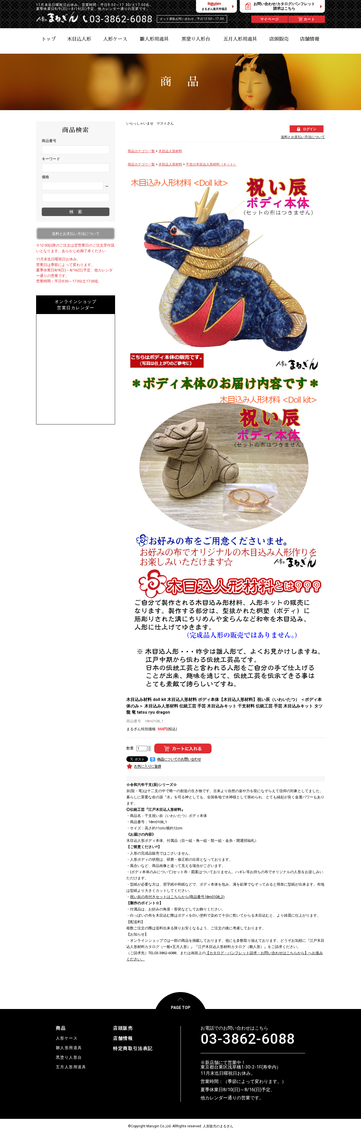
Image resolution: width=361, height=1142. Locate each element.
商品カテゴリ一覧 (141, 151)
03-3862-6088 (248, 1039)
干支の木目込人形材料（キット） (211, 164)
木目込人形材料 (170, 151)
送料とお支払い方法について (303, 137)
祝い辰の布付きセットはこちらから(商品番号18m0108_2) (177, 897)
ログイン (309, 129)
